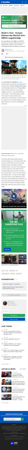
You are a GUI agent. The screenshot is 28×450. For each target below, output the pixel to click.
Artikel (3, 270)
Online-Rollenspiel (5, 273)
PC (17, 270)
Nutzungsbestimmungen (6, 428)
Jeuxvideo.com (23, 433)
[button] (22, 2)
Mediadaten (14, 428)
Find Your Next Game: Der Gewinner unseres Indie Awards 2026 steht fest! (18, 390)
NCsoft (19, 308)
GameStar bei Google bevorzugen (15, 57)
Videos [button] (17, 5)
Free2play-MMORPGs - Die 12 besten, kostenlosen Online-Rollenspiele (12, 344)
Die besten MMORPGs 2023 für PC (12, 339)
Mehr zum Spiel (14, 319)
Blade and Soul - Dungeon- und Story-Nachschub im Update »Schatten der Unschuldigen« (13, 358)
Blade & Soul (19, 82)
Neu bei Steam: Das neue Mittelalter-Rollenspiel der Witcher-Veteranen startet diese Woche (18, 384)
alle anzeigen (23, 369)
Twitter (6, 436)
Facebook (9, 436)
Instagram (14, 436)
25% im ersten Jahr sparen (14, 26)
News (7, 270)
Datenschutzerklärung (21, 428)
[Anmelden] (22, 419)
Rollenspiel (13, 273)
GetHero (17, 433)
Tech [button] (23, 5)
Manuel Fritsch (8, 49)
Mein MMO (13, 433)
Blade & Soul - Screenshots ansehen (9, 265)
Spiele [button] (6, 5)
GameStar (4, 433)
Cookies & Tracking (10, 430)
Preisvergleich (14, 315)
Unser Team (9, 426)
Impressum (5, 426)
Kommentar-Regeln (14, 287)
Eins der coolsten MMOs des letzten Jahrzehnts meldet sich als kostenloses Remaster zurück (13, 333)
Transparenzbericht (18, 430)
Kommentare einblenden (14, 295)
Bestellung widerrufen (10, 427)
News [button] (11, 5)
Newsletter (20, 427)
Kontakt (24, 427)
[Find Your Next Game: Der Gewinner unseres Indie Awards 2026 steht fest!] (6, 389)
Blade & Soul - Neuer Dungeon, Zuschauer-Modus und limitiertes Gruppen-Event (14, 350)
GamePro (8, 433)
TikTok (17, 436)
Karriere (16, 427)
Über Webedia (20, 426)
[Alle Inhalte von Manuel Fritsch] (2, 50)
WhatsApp (21, 436)
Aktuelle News (8, 369)
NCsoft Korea (5, 311)
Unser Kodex (14, 426)
